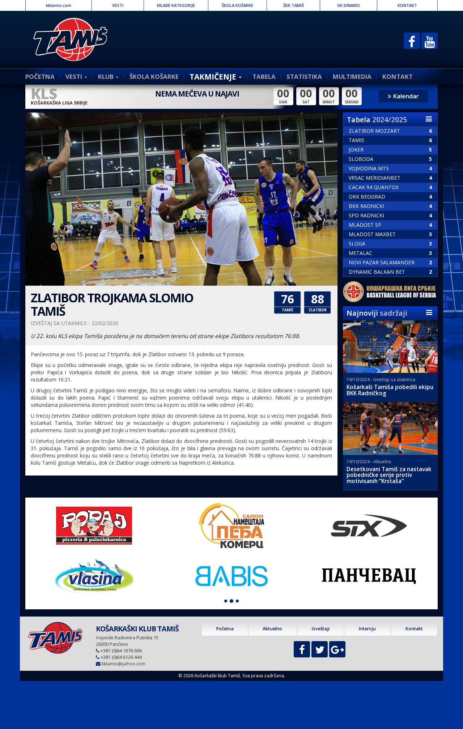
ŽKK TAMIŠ (293, 5)
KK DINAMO (348, 5)
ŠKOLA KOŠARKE (237, 5)
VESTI (117, 5)
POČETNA (40, 76)
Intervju (367, 629)
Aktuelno (272, 629)
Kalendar (405, 96)
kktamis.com (58, 5)
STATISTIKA (304, 76)
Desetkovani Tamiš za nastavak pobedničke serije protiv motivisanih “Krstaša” (389, 475)
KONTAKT (407, 5)
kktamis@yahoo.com (123, 664)
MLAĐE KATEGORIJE (176, 5)
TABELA (264, 76)
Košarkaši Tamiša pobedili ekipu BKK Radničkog (390, 390)
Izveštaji (320, 629)
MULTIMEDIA (352, 76)
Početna (225, 629)
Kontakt (414, 629)
